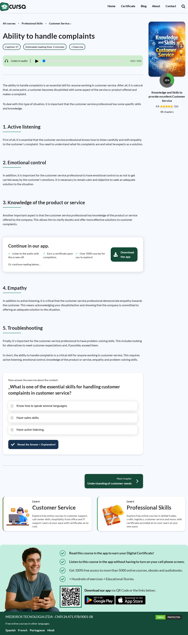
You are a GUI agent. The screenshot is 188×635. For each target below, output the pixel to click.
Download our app (97, 590)
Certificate (128, 6)
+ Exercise (77, 46)
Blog (144, 6)
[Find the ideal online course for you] (183, 6)
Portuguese (37, 630)
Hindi (50, 630)
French (22, 630)
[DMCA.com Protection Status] (168, 623)
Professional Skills (32, 23)
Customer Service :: (60, 23)
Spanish (11, 630)
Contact (171, 6)
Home (111, 6)
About (156, 6)
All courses (9, 23)
